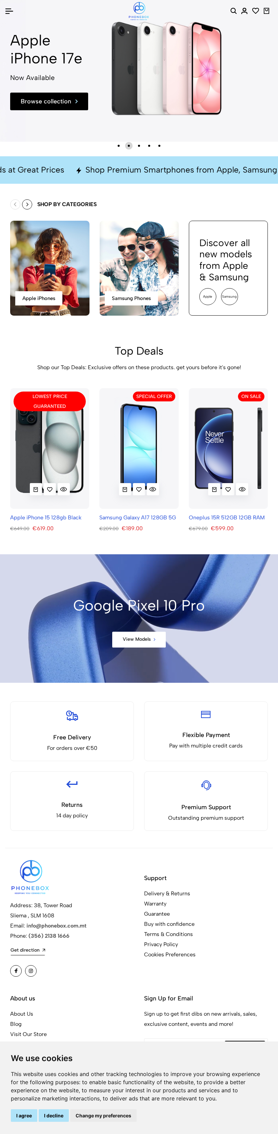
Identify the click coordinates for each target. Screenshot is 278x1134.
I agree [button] (24, 1115)
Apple (207, 296)
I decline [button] (53, 1115)
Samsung (229, 296)
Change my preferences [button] (103, 1115)
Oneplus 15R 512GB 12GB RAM (227, 517)
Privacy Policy (161, 944)
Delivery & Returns (167, 893)
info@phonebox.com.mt (56, 925)
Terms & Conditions (168, 934)
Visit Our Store (28, 1034)
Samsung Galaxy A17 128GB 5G (137, 517)
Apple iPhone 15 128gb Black (45, 517)
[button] (118, 146)
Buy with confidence (169, 924)
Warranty (155, 903)
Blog (16, 1024)
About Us (21, 1014)
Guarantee (157, 914)
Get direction (25, 950)
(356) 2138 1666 (49, 936)
